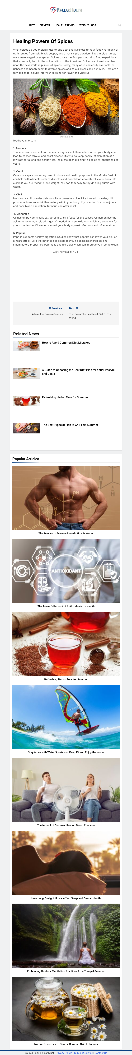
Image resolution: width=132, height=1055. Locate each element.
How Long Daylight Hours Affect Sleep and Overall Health (66, 898)
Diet (32, 25)
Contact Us (101, 1053)
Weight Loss (87, 25)
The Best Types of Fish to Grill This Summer (70, 424)
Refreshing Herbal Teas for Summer (65, 397)
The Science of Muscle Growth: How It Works (66, 533)
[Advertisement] (66, 276)
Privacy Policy (64, 1053)
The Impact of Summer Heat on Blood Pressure (66, 825)
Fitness (45, 25)
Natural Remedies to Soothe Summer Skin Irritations (66, 1044)
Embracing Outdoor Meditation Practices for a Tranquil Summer (66, 971)
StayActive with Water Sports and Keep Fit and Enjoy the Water (66, 752)
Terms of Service (83, 1053)
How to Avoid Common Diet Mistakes (66, 342)
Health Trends (65, 25)
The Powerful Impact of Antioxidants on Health (66, 606)
